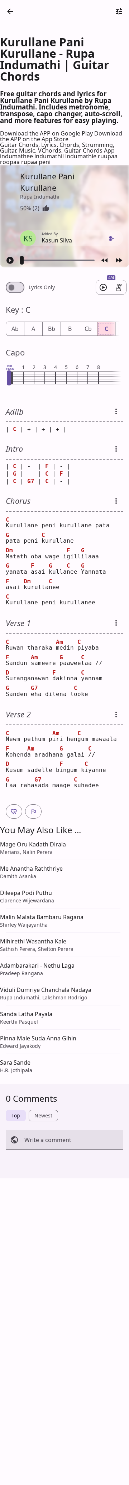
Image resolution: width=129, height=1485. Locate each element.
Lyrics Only (42, 287)
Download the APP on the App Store (61, 136)
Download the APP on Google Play (47, 133)
